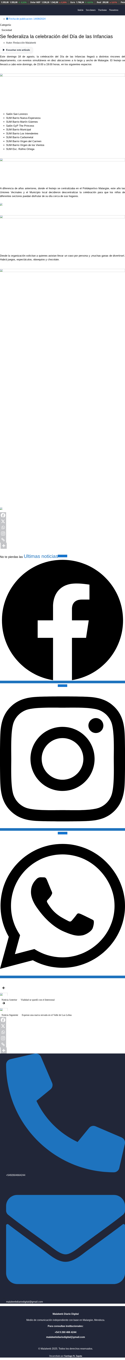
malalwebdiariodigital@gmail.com (65, 1337)
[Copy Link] (3, 540)
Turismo (102, 10)
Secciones (91, 10)
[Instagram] (3, 533)
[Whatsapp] (3, 527)
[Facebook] (3, 515)
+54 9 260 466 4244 (65, 1332)
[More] (3, 546)
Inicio (80, 10)
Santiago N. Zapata (73, 1356)
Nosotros (113, 10)
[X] (3, 521)
